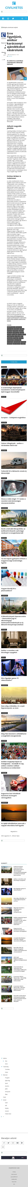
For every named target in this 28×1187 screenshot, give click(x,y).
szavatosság (18, 340)
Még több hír (14, 831)
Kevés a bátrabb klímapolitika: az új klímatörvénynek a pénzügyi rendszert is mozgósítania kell (13, 531)
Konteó (7, 1111)
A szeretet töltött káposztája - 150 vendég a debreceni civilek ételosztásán (20, 978)
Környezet (4, 595)
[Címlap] (14, 3)
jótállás (22, 329)
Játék (6, 1089)
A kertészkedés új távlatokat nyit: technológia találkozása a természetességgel (20, 969)
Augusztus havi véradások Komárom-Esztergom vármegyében (10, 796)
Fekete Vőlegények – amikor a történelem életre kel (12, 444)
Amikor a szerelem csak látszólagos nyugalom (9, 651)
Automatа (17, 336)
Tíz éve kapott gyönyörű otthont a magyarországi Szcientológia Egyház (14, 561)
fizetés (9, 334)
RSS (14, 1184)
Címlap (14, 1171)
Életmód (4, 450)
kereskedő (9, 338)
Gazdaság (4, 508)
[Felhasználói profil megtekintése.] (3, 35)
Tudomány (6, 1066)
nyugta (19, 334)
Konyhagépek (17, 342)
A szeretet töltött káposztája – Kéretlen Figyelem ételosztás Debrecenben (19, 988)
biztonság (14, 334)
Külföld (4, 367)
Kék (6, 1105)
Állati (6, 1094)
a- (2, 59)
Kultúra (4, 422)
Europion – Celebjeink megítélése (13, 418)
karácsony (18, 327)
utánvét (23, 343)
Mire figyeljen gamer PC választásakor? (10, 679)
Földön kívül (8, 1114)
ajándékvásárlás (11, 327)
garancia (16, 329)
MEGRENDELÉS (10, 340)
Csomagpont (10, 336)
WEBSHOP (21, 330)
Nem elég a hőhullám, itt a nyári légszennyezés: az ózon (13, 707)
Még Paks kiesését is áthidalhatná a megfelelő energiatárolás (13, 735)
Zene (6, 1064)
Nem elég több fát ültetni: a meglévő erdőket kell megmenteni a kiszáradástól (20, 949)
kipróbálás (15, 330)
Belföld (10, 56)
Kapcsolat (14, 1181)
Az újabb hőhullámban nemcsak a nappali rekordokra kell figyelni (13, 824)
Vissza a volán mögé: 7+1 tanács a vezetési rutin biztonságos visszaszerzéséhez (13, 501)
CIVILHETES (14, 7)
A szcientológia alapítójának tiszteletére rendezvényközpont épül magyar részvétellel (13, 390)
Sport (6, 1083)
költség (21, 338)
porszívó (23, 342)
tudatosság (10, 329)
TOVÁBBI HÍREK (16, 362)
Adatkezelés (14, 1179)
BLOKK (24, 334)
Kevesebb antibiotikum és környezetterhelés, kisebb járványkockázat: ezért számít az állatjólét (20, 998)
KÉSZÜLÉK (9, 330)
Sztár (6, 1102)
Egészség (4, 567)
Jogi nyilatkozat (14, 1176)
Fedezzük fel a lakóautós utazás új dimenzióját (13, 472)
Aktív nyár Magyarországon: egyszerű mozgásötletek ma (20, 959)
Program (7, 1077)
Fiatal (4, 1097)
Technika (7, 1069)
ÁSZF (22, 336)
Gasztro (7, 1086)
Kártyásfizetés (16, 343)
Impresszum (14, 1174)
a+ (4, 59)
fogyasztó (10, 342)
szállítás (9, 332)
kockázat (15, 338)
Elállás (21, 332)
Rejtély (6, 1108)
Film (6, 1061)
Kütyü (3, 657)
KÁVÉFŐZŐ (9, 343)
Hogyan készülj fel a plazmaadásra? (8, 590)
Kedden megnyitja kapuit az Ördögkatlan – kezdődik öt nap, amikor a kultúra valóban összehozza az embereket (12, 765)
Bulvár (3, 396)
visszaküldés (16, 332)
